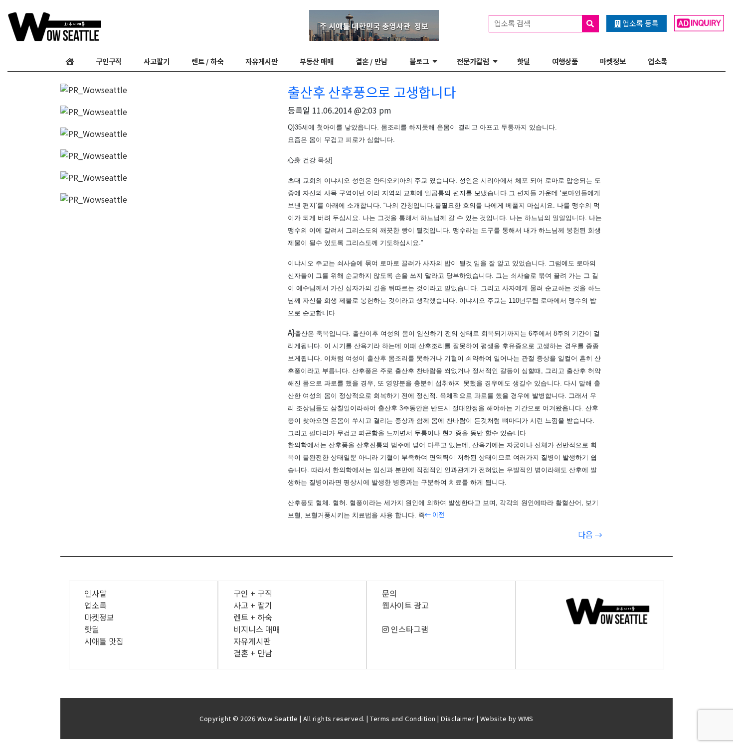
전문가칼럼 (473, 61)
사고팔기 (157, 61)
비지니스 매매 (256, 629)
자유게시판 (261, 61)
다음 (586, 534)
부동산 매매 (317, 61)
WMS (526, 718)
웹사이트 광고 (405, 605)
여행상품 (565, 61)
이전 (437, 514)
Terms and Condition (403, 718)
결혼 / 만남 (371, 61)
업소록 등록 (640, 23)
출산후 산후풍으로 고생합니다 (372, 92)
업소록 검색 (513, 23)
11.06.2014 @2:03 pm (351, 110)
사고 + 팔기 (252, 605)
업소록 (657, 61)
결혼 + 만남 (252, 653)
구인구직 (109, 61)
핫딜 (523, 61)
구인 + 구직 (252, 593)
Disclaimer (458, 718)
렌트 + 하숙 (252, 617)
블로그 (419, 61)
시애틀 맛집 (104, 641)
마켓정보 (613, 61)
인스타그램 (408, 629)
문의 (389, 593)
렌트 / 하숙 (207, 61)
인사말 (95, 593)
